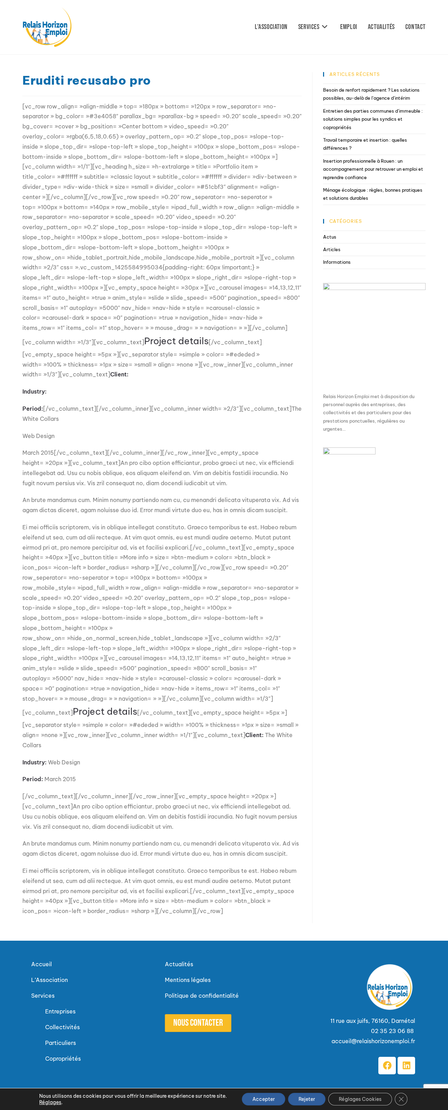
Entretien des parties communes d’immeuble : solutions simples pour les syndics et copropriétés (373, 119)
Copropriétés (63, 1058)
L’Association (49, 979)
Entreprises (60, 1011)
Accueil (41, 964)
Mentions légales (188, 979)
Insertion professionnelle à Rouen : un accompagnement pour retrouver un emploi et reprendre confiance (373, 169)
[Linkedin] (406, 1065)
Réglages (50, 1102)
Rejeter (307, 1099)
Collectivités (63, 1027)
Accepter (263, 1099)
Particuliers (60, 1042)
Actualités (179, 964)
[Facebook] (387, 1065)
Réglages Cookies (360, 1099)
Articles (332, 249)
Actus (329, 237)
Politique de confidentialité (202, 995)
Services (43, 995)
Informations (337, 262)
